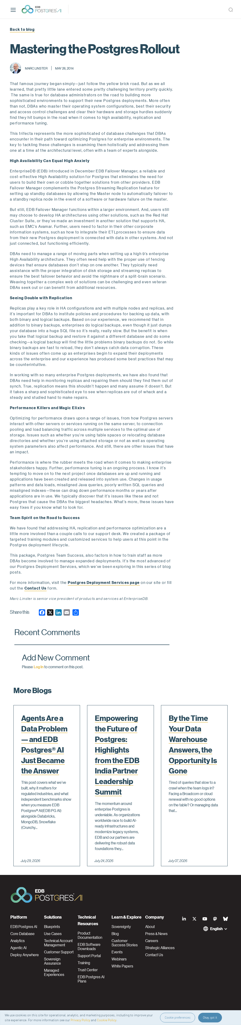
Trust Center (88, 970)
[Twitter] (194, 919)
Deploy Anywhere (24, 955)
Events (117, 952)
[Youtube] (204, 919)
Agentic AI (18, 948)
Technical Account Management (58, 943)
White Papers (122, 966)
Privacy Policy (80, 1020)
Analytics (17, 941)
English (216, 928)
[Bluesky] (225, 919)
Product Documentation (90, 935)
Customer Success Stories (125, 943)
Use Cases (53, 934)
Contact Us (35, 588)
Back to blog (22, 29)
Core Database (22, 934)
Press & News (156, 934)
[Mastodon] (215, 919)
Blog (115, 934)
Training (84, 963)
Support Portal (89, 956)
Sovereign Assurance (52, 961)
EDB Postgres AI (23, 926)
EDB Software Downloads (89, 946)
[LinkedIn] (184, 919)
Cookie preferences (177, 1017)
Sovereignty (121, 926)
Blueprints (52, 926)
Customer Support (59, 952)
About (150, 926)
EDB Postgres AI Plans (91, 979)
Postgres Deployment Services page (104, 582)
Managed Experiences (54, 972)
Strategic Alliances (160, 948)
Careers (151, 941)
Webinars (119, 959)
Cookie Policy (106, 1020)
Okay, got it (210, 1017)
